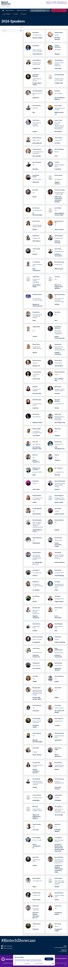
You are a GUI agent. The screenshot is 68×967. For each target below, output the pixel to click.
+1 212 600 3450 (63, 951)
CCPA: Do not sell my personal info (57, 958)
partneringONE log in (38, 10)
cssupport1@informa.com (60, 947)
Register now (57, 10)
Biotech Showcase (7, 946)
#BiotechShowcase (18, 940)
